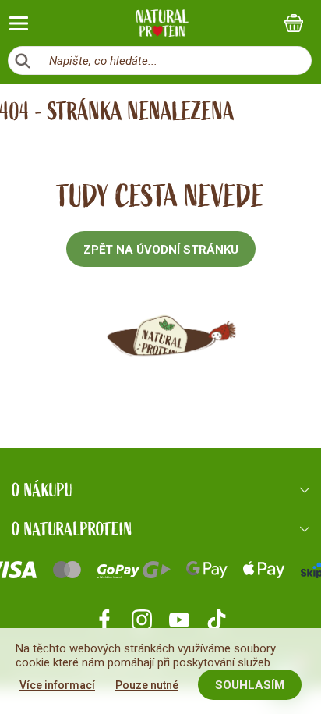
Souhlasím (249, 685)
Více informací (57, 685)
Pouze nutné (146, 685)
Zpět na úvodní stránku (160, 250)
